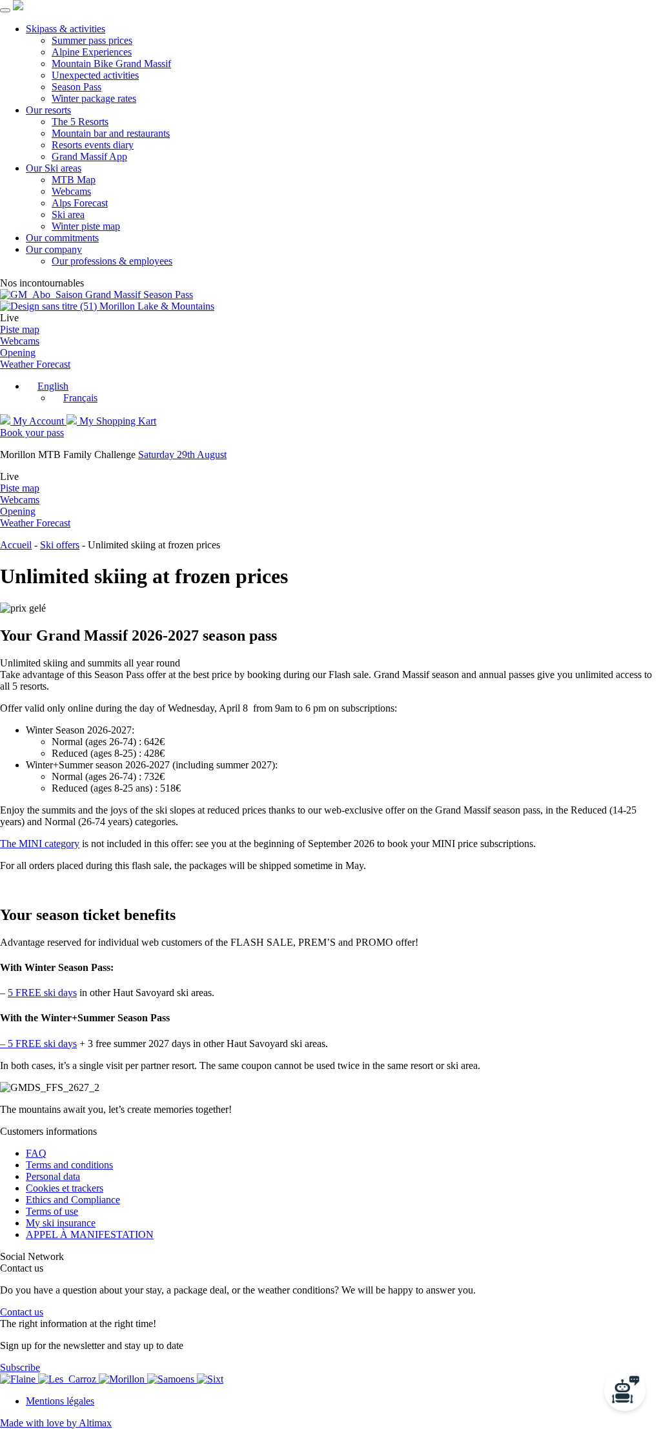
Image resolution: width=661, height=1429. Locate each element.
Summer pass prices (92, 40)
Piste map (19, 329)
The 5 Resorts (80, 121)
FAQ (36, 1153)
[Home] (18, 6)
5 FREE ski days (42, 992)
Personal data (53, 1176)
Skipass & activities (65, 28)
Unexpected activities (95, 75)
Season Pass (76, 86)
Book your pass (32, 432)
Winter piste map (86, 226)
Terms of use (52, 1211)
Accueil (16, 544)
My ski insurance (61, 1222)
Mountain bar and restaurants (111, 133)
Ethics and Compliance (73, 1199)
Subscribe (20, 1367)
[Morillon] (123, 1379)
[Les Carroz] (68, 1379)
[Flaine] (19, 1379)
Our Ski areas (53, 168)
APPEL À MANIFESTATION (90, 1234)
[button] (47, 386)
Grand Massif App (89, 156)
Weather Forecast (35, 364)
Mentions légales (60, 1400)
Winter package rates (94, 98)
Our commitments (62, 237)
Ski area (68, 214)
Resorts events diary (93, 144)
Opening (18, 352)
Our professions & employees (112, 260)
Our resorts (48, 110)
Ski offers (59, 544)
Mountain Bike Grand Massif (111, 63)
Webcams (71, 191)
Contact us (21, 1311)
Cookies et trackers (64, 1188)
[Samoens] (172, 1379)
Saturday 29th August (182, 454)
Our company (54, 249)
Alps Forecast (80, 202)
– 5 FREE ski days (38, 1043)
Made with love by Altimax (56, 1422)
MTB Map (74, 179)
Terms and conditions (69, 1164)
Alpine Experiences (92, 51)
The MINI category (39, 843)
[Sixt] (210, 1379)
